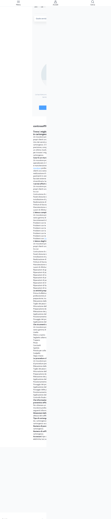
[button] (18, 3)
